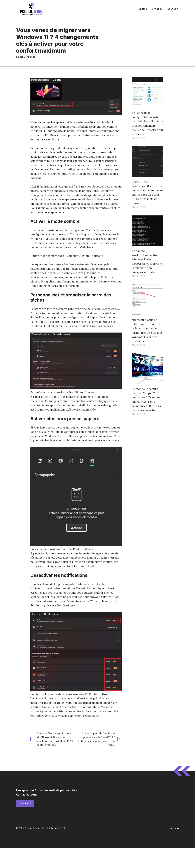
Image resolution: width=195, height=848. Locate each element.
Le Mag (143, 9)
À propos (174, 828)
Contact (172, 9)
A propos (157, 9)
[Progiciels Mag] (32, 9)
